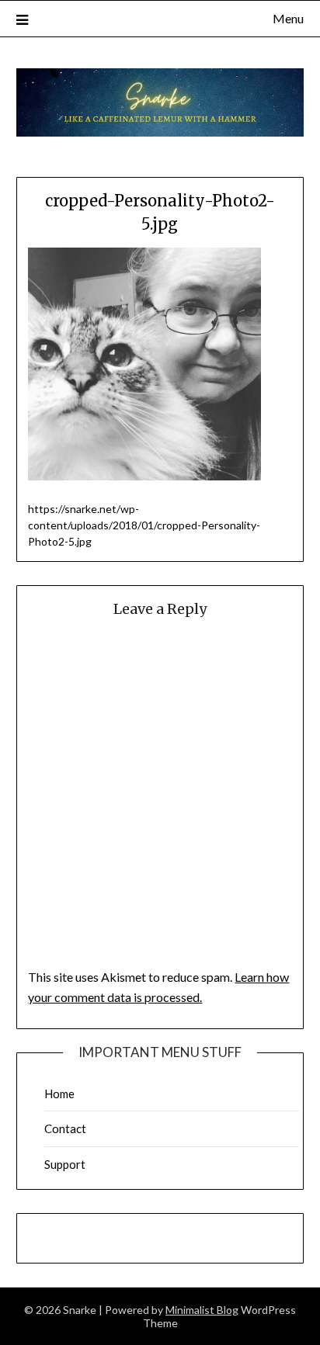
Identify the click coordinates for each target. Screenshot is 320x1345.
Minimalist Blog (201, 1309)
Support (64, 1164)
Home (59, 1094)
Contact (65, 1128)
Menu (288, 18)
